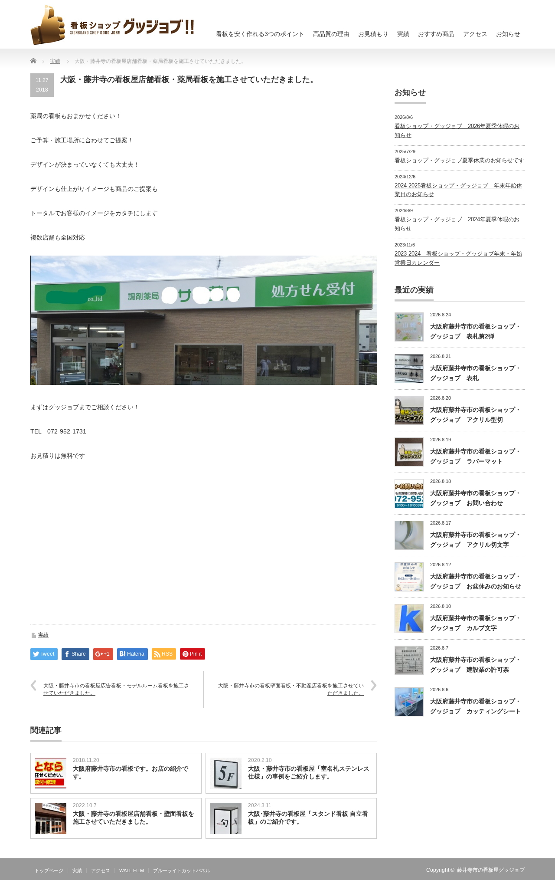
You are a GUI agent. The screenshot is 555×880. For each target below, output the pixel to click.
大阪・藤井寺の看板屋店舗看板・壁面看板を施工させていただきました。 (133, 817)
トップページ (49, 870)
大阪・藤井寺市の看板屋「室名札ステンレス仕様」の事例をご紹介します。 (308, 772)
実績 (403, 33)
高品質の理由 (331, 33)
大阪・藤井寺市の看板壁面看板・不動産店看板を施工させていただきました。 (291, 689)
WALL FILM (131, 870)
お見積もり (373, 33)
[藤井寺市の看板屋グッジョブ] (112, 24)
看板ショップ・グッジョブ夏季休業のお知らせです (459, 160)
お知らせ (508, 33)
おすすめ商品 (436, 33)
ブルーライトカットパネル (181, 870)
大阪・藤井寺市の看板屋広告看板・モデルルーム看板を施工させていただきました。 (116, 689)
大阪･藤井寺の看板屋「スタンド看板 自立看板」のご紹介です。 (308, 817)
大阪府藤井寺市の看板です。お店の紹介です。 (130, 772)
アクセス (475, 33)
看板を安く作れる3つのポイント (260, 33)
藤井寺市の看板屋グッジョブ (491, 870)
